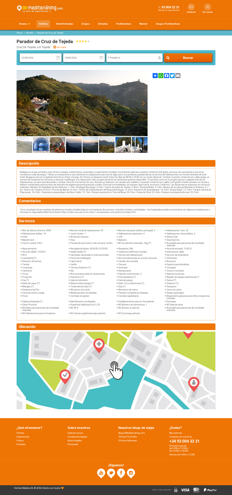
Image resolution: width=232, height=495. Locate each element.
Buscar (188, 58)
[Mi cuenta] (207, 7)
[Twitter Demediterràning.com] (111, 473)
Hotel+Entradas (64, 23)
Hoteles (43, 23)
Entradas (103, 23)
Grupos (85, 23)
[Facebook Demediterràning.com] (121, 473)
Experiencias (23, 436)
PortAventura (123, 23)
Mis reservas (175, 433)
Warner (143, 23)
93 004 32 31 (170, 7)
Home (20, 33)
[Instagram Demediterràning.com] (131, 473)
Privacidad (73, 444)
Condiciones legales (77, 436)
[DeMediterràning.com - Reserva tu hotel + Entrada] (40, 8)
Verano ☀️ (25, 23)
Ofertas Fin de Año (127, 436)
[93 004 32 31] (159, 7)
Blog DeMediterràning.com (131, 433)
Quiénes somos (75, 433)
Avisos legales (75, 440)
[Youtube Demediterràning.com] (101, 473)
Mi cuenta (208, 12)
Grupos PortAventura (168, 23)
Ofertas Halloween (127, 440)
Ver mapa (61, 47)
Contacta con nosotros (180, 436)
